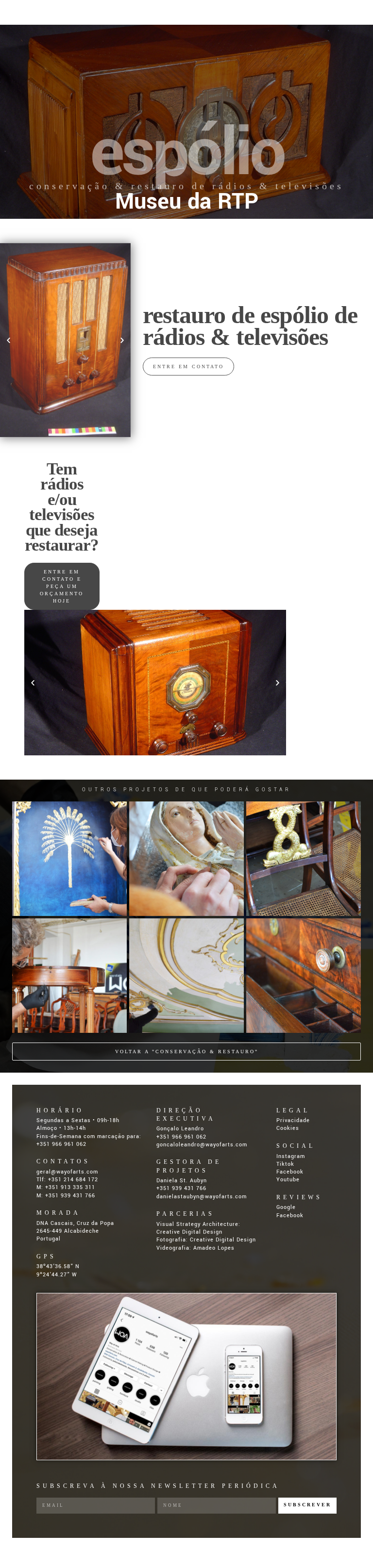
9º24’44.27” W (56, 1274)
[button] (8, 339)
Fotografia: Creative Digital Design (206, 1239)
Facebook (290, 1171)
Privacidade (293, 1120)
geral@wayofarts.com (67, 1171)
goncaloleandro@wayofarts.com (201, 1144)
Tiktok (285, 1164)
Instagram (290, 1156)
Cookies (287, 1128)
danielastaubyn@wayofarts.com (201, 1196)
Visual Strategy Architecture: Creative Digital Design (198, 1228)
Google (286, 1207)
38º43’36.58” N (58, 1266)
